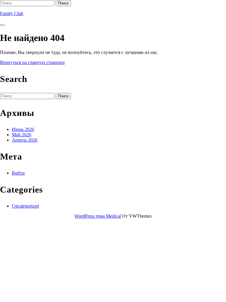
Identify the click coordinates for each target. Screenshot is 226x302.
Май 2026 (21, 134)
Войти (18, 172)
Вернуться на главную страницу (32, 62)
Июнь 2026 (23, 129)
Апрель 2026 (24, 139)
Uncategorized (25, 206)
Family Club (11, 13)
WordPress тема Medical (97, 216)
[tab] (2, 25)
